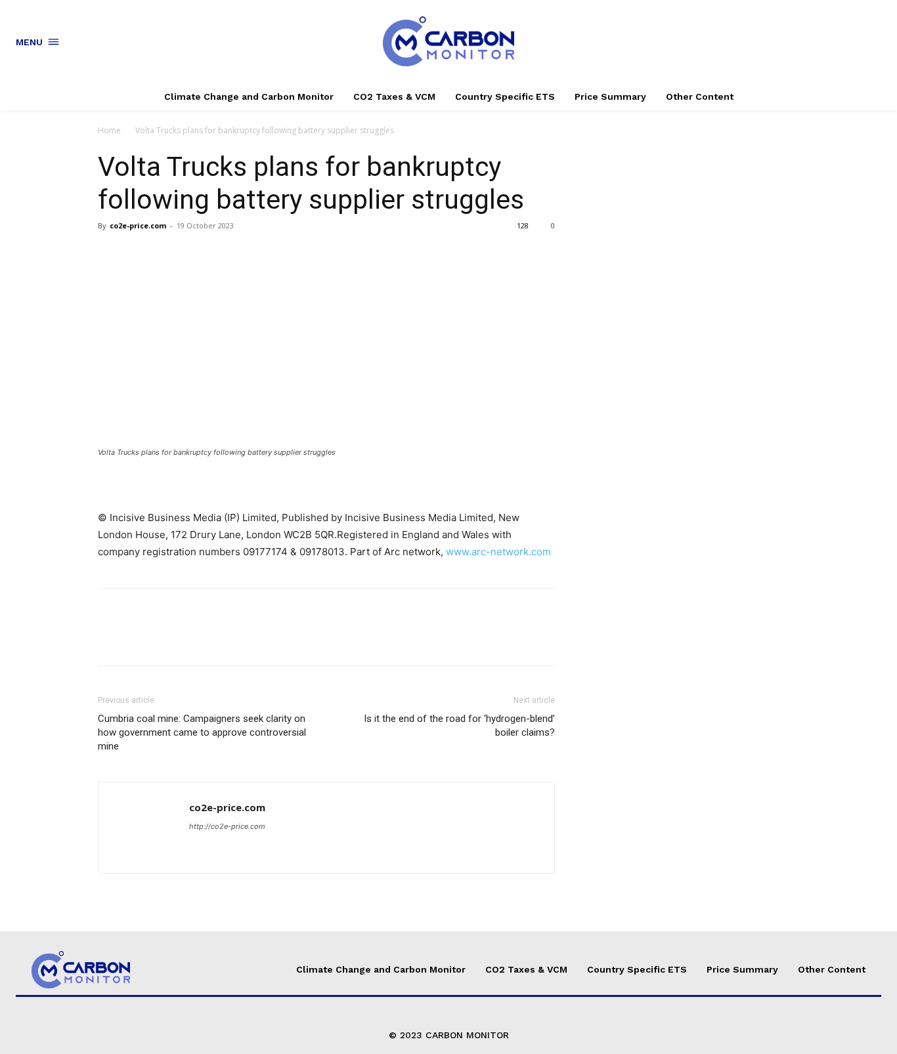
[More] (232, 255)
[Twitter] (141, 255)
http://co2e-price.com (227, 826)
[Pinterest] (171, 255)
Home (109, 130)
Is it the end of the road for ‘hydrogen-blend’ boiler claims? (459, 725)
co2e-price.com (138, 225)
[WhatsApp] (201, 255)
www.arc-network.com (498, 551)
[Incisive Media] (326, 483)
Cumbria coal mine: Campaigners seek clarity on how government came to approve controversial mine (202, 732)
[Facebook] (111, 255)
